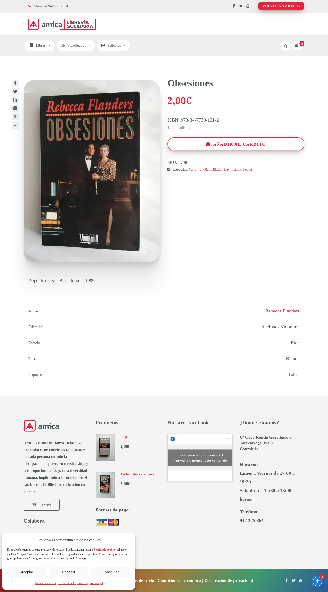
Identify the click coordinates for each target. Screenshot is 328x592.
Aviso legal (96, 583)
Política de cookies (45, 583)
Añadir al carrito (239, 144)
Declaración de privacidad (73, 583)
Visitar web (41, 505)
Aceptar (27, 572)
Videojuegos (76, 45)
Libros (41, 45)
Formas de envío (138, 580)
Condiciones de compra (179, 580)
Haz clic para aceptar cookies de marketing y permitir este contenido (200, 457)
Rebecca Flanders (282, 310)
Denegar (68, 572)
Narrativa (195, 169)
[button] (317, 581)
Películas (114, 45)
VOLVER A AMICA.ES (281, 6)
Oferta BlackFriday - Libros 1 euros (227, 169)
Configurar (110, 572)
